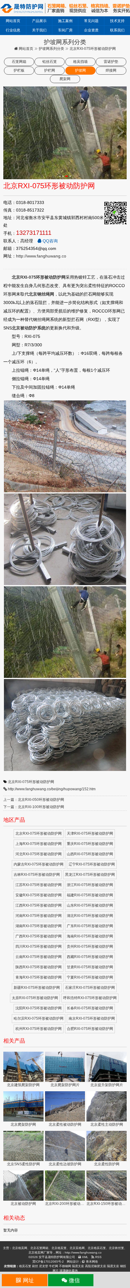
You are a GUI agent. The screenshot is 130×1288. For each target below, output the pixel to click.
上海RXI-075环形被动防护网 (38, 844)
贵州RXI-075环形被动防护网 (90, 946)
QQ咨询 (49, 240)
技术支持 (117, 21)
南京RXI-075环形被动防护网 (92, 1018)
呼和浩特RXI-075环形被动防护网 (90, 998)
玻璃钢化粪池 (69, 1270)
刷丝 (35, 1266)
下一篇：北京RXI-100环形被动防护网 (33, 807)
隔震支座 (78, 1266)
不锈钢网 (65, 1266)
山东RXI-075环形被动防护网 (90, 905)
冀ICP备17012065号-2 (48, 1261)
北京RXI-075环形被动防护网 (31, 782)
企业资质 (91, 30)
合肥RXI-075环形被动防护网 (90, 1029)
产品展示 (39, 21)
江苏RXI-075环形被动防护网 (38, 885)
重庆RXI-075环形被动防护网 (90, 844)
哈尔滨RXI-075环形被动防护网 (38, 1018)
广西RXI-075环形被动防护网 (38, 936)
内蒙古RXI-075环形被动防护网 (38, 864)
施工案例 (65, 21)
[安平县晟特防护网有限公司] (65, 7)
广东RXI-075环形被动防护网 (90, 926)
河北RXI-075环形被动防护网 (38, 854)
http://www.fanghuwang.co (41, 256)
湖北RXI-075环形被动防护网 (90, 916)
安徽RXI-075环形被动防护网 (38, 895)
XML (84, 1257)
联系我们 (117, 30)
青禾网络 (91, 1261)
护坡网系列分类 (51, 49)
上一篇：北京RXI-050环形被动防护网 (33, 800)
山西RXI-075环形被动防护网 (90, 854)
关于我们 (39, 30)
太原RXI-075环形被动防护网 (35, 998)
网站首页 (13, 21)
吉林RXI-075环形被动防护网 (37, 874)
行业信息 (13, 30)
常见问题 (91, 21)
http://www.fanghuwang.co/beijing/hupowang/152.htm (52, 789)
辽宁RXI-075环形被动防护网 (92, 864)
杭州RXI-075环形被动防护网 (38, 1029)
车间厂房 (65, 30)
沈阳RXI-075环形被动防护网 (38, 1008)
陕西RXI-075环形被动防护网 (38, 967)
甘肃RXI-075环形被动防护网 (90, 967)
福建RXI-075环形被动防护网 (90, 895)
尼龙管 (43, 1266)
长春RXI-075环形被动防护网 (90, 1008)
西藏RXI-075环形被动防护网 (90, 957)
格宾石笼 (25, 1266)
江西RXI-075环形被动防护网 (38, 905)
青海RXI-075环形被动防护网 (38, 977)
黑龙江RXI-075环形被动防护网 (90, 874)
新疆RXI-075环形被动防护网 (37, 987)
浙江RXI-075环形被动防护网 (90, 885)
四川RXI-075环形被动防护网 (38, 946)
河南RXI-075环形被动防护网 (38, 916)
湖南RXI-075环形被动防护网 (38, 926)
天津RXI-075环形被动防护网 (90, 833)
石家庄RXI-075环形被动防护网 (90, 987)
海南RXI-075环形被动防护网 (90, 936)
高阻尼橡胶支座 (95, 1266)
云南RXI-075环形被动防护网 (38, 957)
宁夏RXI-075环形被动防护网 (90, 977)
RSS (98, 1257)
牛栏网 (53, 1266)
